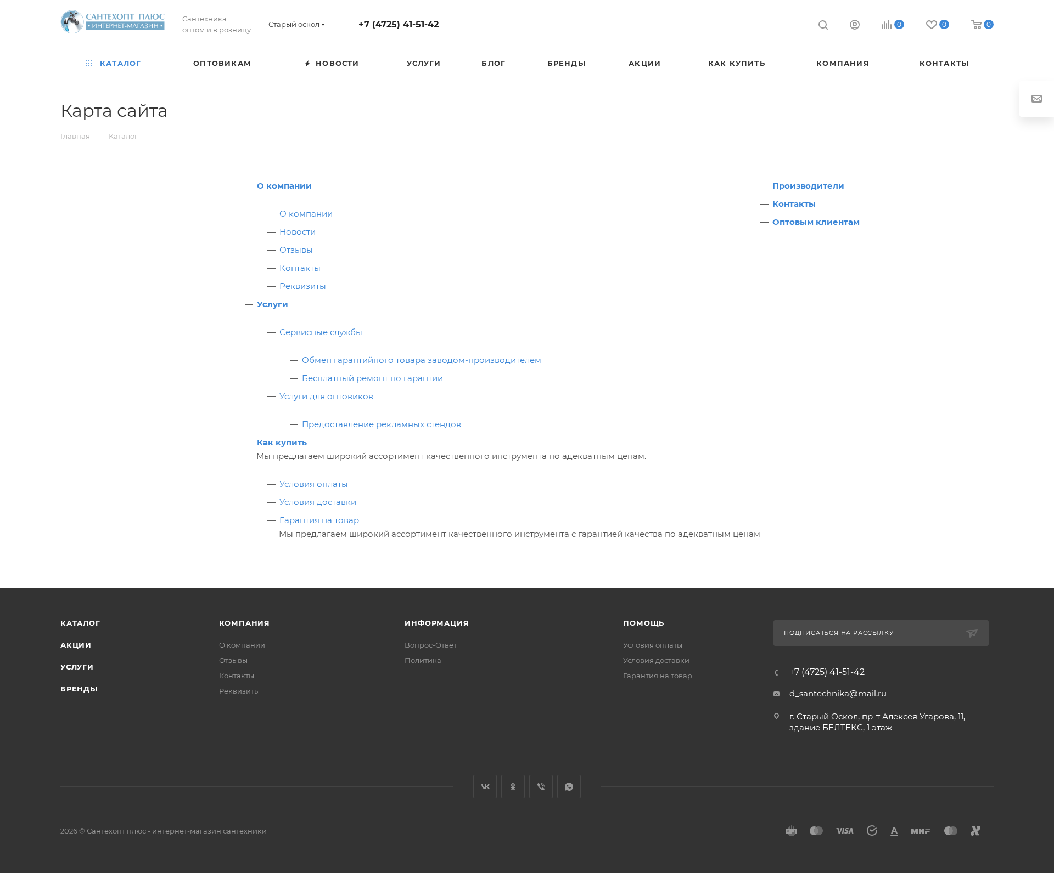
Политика (423, 660)
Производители (808, 185)
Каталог (80, 623)
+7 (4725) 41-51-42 (398, 24)
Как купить (282, 442)
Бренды (79, 688)
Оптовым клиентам (816, 222)
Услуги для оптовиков (326, 396)
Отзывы (296, 250)
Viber (541, 786)
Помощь (643, 623)
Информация (437, 623)
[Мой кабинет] (855, 26)
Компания (244, 623)
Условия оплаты (313, 484)
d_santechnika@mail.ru (838, 693)
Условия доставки (317, 502)
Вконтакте (485, 786)
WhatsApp (569, 786)
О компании (284, 185)
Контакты (300, 268)
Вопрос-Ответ (431, 644)
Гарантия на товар (319, 520)
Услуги (272, 304)
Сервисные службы (320, 332)
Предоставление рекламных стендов (381, 424)
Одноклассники (513, 786)
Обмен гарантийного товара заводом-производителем (421, 360)
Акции (76, 644)
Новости (297, 231)
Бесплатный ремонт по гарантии (372, 378)
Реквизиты (302, 286)
